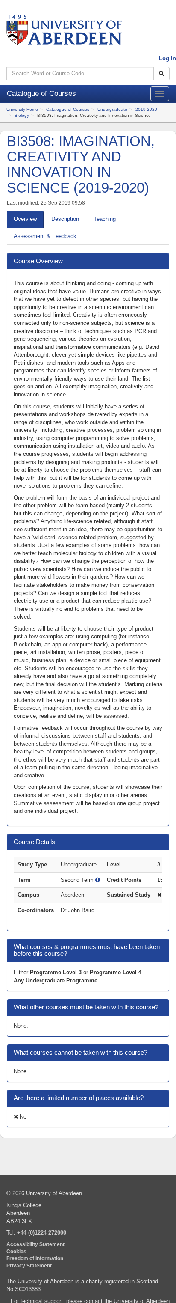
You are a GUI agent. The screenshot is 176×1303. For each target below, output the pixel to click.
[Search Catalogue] (161, 74)
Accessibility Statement (35, 1244)
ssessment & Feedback (45, 236)
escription (65, 219)
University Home (22, 109)
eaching (105, 219)
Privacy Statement (29, 1265)
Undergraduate (112, 109)
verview (25, 219)
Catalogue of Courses (67, 109)
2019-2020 (146, 109)
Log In (167, 58)
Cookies (16, 1251)
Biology (22, 115)
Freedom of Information (34, 1258)
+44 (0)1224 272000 (41, 1232)
